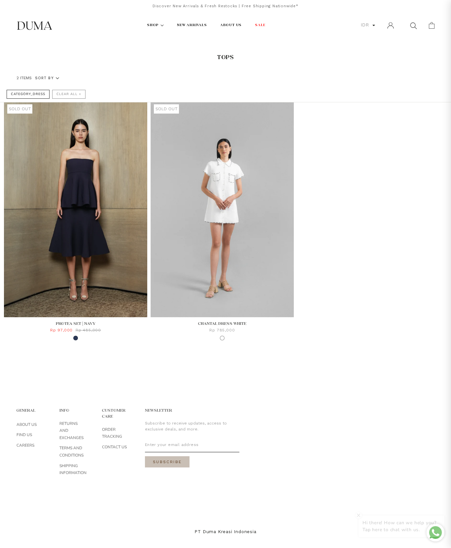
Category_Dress (28, 94)
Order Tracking (112, 433)
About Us (27, 424)
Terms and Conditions (71, 451)
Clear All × (68, 94)
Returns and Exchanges (71, 430)
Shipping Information (73, 469)
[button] (413, 25)
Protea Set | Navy (75, 323)
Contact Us (114, 447)
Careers (25, 445)
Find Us (24, 434)
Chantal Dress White (222, 323)
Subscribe (167, 462)
